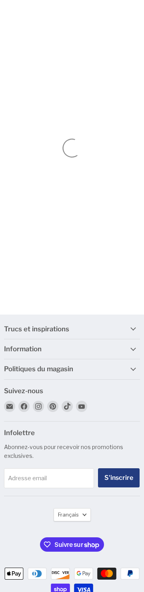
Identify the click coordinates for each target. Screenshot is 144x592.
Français (68, 514)
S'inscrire (118, 477)
